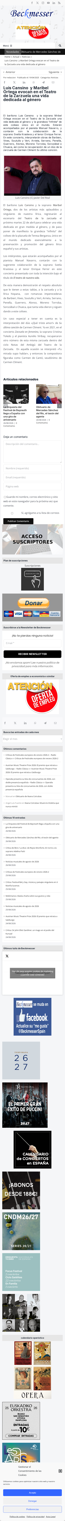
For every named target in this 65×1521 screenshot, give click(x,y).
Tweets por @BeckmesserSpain (32, 973)
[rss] (59, 3)
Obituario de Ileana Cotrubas (29, 796)
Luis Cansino (26, 205)
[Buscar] (60, 46)
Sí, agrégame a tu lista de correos (40, 513)
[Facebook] (5, 723)
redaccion (11, 77)
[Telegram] (45, 723)
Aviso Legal (50, 1516)
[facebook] (32, 3)
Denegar (32, 1501)
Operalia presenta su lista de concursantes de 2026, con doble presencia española (29, 786)
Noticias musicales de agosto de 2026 (22, 861)
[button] (60, 1471)
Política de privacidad (35, 1516)
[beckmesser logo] (32, 6)
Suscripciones (33, 565)
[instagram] (43, 3)
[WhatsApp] (35, 723)
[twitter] (37, 3)
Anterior (10, 72)
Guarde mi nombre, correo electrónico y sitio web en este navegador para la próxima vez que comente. (30, 501)
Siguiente (54, 72)
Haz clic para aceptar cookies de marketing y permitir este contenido (32, 973)
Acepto (32, 1492)
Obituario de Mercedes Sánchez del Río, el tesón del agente (32, 837)
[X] (15, 723)
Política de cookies (17, 1516)
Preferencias (32, 1509)
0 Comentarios (10, 424)
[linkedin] (54, 3)
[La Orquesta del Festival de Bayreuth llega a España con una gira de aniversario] (16, 386)
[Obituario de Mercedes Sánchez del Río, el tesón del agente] (49, 386)
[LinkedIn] (25, 723)
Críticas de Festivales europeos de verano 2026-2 (36, 758)
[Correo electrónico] (55, 723)
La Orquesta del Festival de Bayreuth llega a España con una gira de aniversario (15, 413)
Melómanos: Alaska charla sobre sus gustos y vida (28, 896)
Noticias (54, 77)
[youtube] (48, 3)
